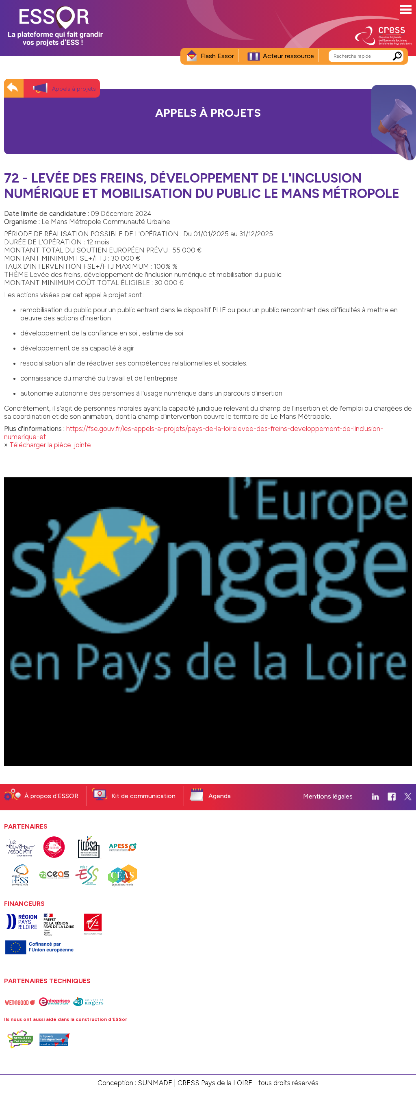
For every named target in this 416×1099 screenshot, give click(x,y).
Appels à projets (74, 88)
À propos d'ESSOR (51, 796)
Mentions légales (328, 796)
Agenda (219, 796)
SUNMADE (155, 1083)
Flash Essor (217, 56)
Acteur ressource (288, 56)
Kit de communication (143, 796)
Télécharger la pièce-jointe (50, 445)
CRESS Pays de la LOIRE (215, 1083)
